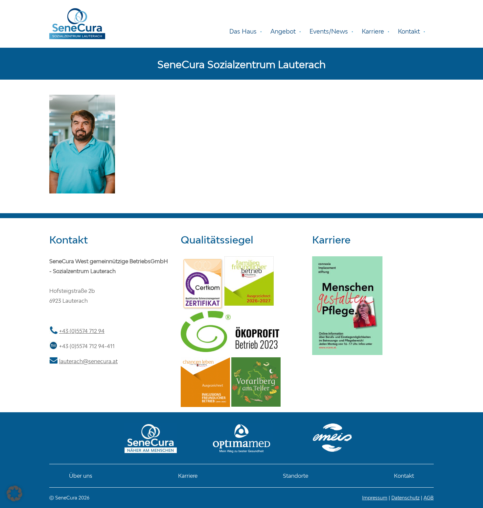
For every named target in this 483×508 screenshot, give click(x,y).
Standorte (295, 475)
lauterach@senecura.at (88, 361)
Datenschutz (405, 497)
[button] (14, 493)
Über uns (80, 475)
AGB (429, 497)
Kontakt (404, 475)
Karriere (187, 475)
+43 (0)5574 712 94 (81, 331)
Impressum (374, 497)
